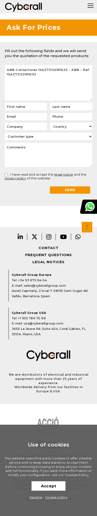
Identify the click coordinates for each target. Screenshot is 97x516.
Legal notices (48, 262)
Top (87, 227)
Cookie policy (56, 497)
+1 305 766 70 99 (32, 318)
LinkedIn (20, 236)
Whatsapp (78, 236)
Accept (48, 486)
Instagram (49, 236)
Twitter (35, 236)
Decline (36, 497)
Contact (49, 248)
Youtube (63, 236)
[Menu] (90, 5)
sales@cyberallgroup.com (45, 285)
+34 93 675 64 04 (32, 280)
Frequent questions (48, 255)
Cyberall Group (23, 6)
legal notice (63, 174)
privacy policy (15, 178)
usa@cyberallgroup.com (44, 323)
